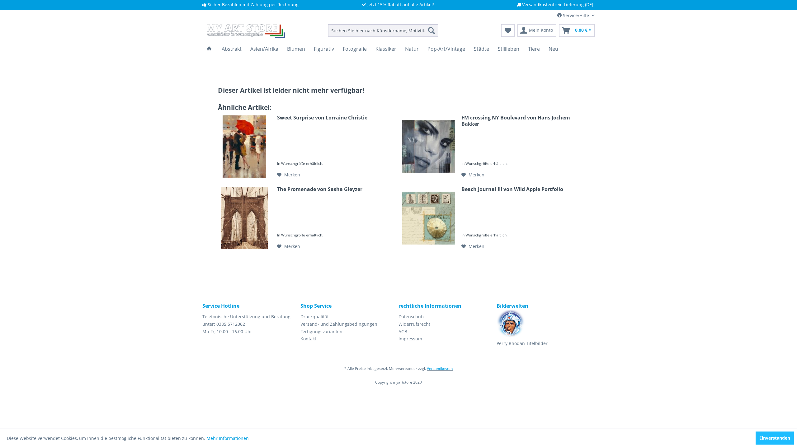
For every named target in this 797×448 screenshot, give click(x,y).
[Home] (209, 49)
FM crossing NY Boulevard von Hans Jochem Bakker (515, 120)
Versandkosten (440, 368)
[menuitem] (383, 30)
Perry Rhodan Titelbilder (522, 343)
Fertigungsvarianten (321, 331)
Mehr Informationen (227, 438)
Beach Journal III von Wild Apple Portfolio (512, 189)
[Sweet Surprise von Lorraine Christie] (244, 146)
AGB (402, 331)
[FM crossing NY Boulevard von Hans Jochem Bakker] (428, 146)
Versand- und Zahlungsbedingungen (338, 324)
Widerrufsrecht (414, 324)
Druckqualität (314, 317)
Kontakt (308, 339)
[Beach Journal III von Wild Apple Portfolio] (428, 218)
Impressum (410, 339)
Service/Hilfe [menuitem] (576, 15)
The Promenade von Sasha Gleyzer (319, 189)
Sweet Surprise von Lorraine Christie (322, 117)
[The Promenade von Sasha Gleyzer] (244, 218)
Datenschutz (411, 317)
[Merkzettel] (508, 30)
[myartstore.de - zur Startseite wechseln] (245, 32)
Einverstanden (774, 438)
